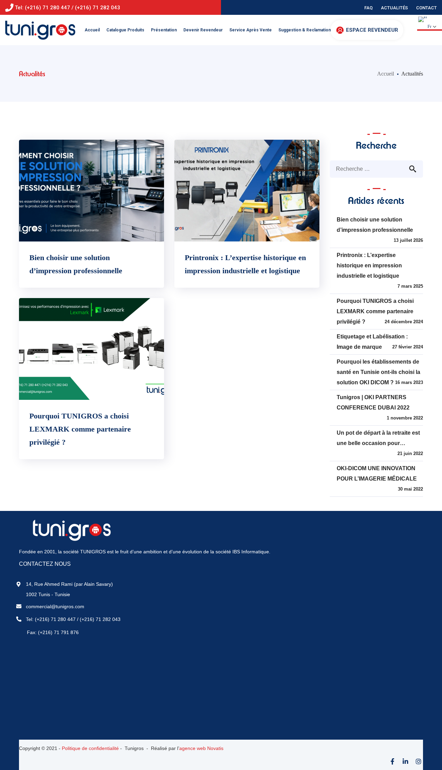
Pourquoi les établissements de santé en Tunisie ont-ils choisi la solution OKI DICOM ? (378, 372)
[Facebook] (392, 761)
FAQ (368, 7)
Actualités (394, 7)
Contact (426, 7)
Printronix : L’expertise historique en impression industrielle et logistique (369, 265)
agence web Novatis (201, 748)
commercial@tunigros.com (55, 606)
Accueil (385, 74)
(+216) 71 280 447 (55, 619)
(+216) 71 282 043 (100, 619)
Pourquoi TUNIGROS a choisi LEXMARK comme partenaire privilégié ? (80, 429)
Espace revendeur (372, 30)
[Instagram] (418, 761)
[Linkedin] (405, 761)
